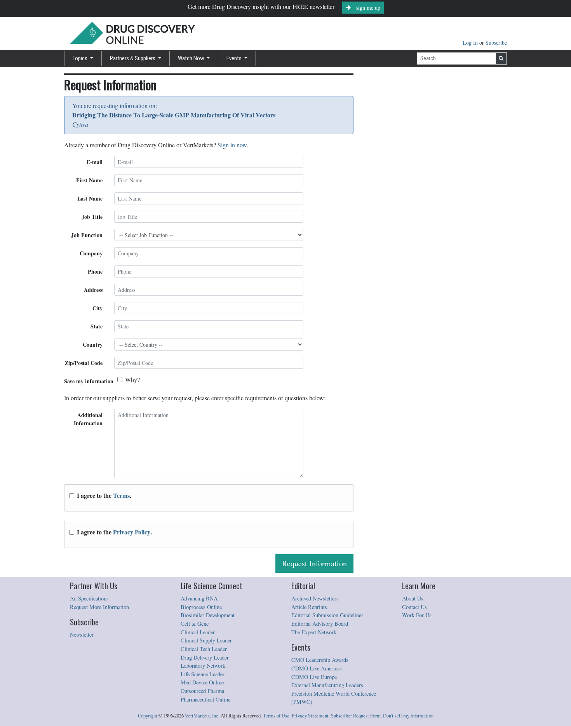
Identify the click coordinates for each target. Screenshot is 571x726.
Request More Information (99, 607)
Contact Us (414, 607)
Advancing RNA (199, 598)
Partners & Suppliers (133, 58)
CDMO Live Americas (316, 668)
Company (91, 253)
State (97, 326)
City (97, 308)
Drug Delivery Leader (205, 657)
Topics (81, 58)
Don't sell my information (408, 715)
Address (93, 290)
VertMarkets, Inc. (202, 715)
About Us (412, 598)
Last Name (90, 198)
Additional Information (88, 419)
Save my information (88, 381)
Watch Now (191, 58)
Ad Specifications (89, 598)
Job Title (92, 217)
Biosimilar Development (208, 615)
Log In (471, 42)
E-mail (95, 162)
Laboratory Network (203, 665)
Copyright (147, 715)
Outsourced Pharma (202, 691)
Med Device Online (202, 682)
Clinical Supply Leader (206, 640)
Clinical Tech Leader (204, 649)
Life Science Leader (203, 674)
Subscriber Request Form (356, 715)
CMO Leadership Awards (319, 659)
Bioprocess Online (201, 607)
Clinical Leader (198, 632)
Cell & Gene (195, 623)
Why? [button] (132, 379)
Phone (95, 271)
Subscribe (496, 42)
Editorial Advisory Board (319, 623)
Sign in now (232, 145)
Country (93, 344)
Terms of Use (276, 715)
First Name (89, 180)
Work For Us (417, 615)
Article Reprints (309, 607)
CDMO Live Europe (314, 677)
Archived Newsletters (315, 598)
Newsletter (82, 634)
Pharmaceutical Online (205, 699)
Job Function (87, 235)
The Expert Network (313, 632)
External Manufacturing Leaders (327, 685)
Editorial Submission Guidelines (327, 615)
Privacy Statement (310, 715)
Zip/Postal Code (84, 363)
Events (234, 58)
